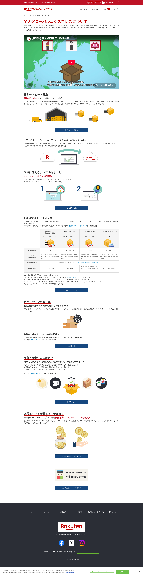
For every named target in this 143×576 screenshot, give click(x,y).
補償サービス (35, 373)
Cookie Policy (69, 572)
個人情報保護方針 (57, 552)
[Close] (139, 571)
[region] (71, 571)
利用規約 (63, 512)
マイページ (98, 2)
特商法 (80, 512)
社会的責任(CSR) (69, 552)
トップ (26, 15)
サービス (47, 512)
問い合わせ (113, 512)
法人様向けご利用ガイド (96, 512)
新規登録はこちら (111, 2)
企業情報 (46, 552)
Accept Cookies (122, 572)
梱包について (35, 340)
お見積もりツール (73, 277)
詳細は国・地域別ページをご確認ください (88, 262)
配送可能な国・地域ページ (78, 226)
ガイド (30, 512)
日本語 (91, 2)
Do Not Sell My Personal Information (88, 551)
